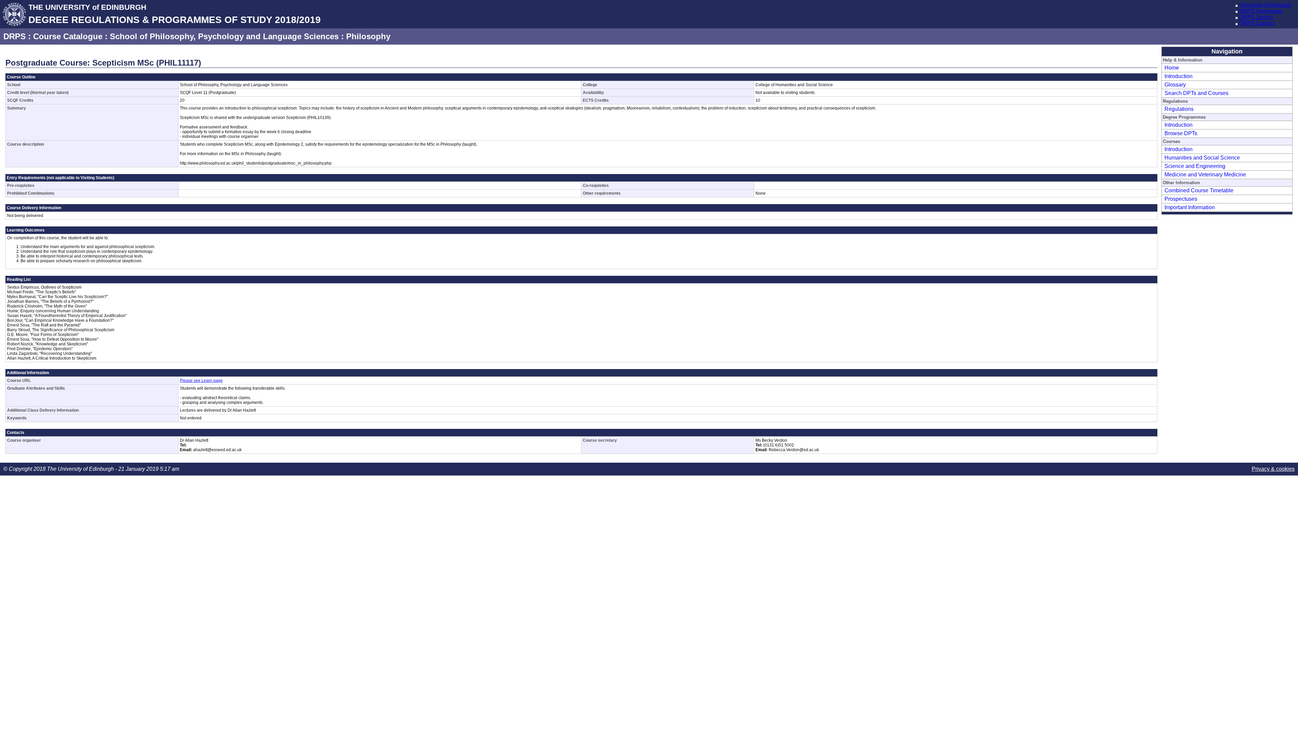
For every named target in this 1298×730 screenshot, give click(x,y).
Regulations (1179, 109)
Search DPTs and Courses (1196, 93)
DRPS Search (1256, 17)
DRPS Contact (1257, 23)
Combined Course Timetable (1198, 190)
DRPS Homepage (1261, 11)
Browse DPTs (1180, 133)
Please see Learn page (201, 380)
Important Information (1189, 207)
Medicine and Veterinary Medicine (1205, 174)
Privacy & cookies (1273, 469)
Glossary (1175, 85)
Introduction (1178, 76)
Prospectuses (1180, 199)
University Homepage (1265, 5)
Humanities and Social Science (1202, 158)
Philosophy (368, 36)
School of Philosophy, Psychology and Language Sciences (224, 36)
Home (1171, 68)
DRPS (14, 36)
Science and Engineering (1194, 166)
